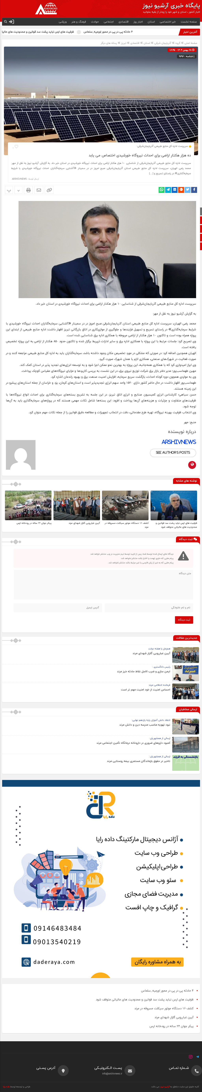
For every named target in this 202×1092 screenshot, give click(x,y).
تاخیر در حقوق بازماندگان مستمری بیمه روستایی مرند (138, 761)
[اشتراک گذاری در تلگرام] (168, 190)
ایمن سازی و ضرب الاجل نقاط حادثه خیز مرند (143, 671)
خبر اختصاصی (168, 22)
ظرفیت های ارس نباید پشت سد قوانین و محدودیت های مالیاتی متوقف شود (65, 32)
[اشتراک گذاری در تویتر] (188, 190)
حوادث (95, 22)
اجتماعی (109, 22)
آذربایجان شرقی (162, 43)
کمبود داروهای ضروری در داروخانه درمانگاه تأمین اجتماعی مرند (133, 743)
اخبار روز (138, 22)
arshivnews (19, 178)
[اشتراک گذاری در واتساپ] (162, 190)
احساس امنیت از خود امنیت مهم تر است (145, 690)
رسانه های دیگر (109, 43)
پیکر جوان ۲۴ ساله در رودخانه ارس (34, 523)
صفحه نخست (189, 22)
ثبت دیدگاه (184, 620)
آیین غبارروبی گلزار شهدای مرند (84, 523)
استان (151, 22)
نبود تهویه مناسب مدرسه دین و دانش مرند (144, 725)
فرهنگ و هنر (79, 22)
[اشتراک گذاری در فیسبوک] (194, 190)
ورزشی (63, 22)
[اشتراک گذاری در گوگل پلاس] (181, 190)
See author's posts (173, 453)
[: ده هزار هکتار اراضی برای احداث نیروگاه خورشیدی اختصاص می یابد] (38, 190)
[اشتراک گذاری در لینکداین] (175, 190)
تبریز (123, 43)
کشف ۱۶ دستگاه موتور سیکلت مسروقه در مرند (164, 1009)
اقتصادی (124, 22)
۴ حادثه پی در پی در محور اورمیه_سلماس (145, 32)
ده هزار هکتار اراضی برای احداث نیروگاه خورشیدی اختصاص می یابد (140, 155)
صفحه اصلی (190, 43)
